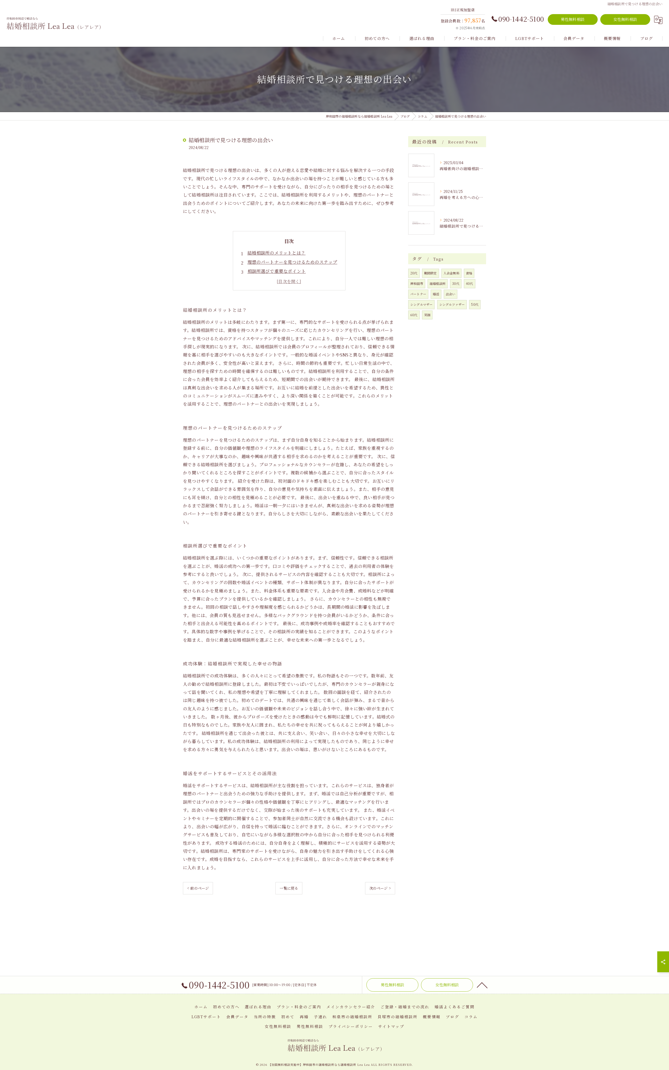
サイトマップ (391, 1026)
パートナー (418, 294)
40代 (469, 283)
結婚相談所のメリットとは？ (276, 253)
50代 (474, 304)
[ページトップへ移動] (482, 985)
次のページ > (380, 888)
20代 (414, 273)
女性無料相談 (625, 19)
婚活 (436, 294)
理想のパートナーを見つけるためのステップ (292, 262)
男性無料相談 (573, 19)
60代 (414, 315)
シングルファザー (452, 304)
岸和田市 (416, 283)
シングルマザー (421, 304)
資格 (469, 273)
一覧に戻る (289, 888)
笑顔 (427, 315)
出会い (450, 294)
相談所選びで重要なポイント (276, 271)
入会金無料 (451, 273)
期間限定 (430, 273)
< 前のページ (198, 888)
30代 (455, 283)
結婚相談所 (438, 283)
